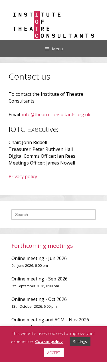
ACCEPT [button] (53, 352)
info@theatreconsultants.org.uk (56, 114)
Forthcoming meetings (42, 245)
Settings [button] (80, 341)
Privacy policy (23, 176)
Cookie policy (49, 341)
